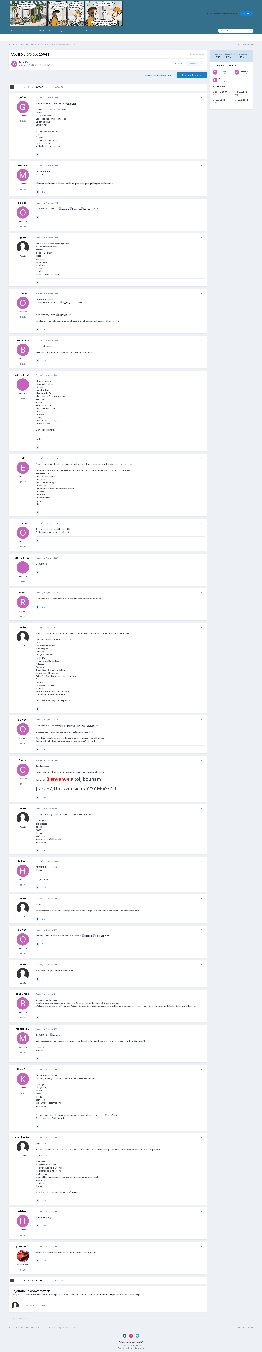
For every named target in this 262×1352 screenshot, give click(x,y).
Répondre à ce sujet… (36, 1305)
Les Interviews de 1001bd (33, 31)
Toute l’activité (87, 31)
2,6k (24, 121)
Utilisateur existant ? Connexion (221, 14)
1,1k (23, 616)
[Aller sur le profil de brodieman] (23, 350)
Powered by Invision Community (131, 1348)
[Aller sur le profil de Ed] (23, 468)
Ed (22, 458)
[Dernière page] (47, 87)
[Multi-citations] (37, 154)
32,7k (23, 1270)
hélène (22, 861)
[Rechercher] (250, 31)
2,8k (24, 1052)
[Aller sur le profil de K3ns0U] (23, 1079)
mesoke (22, 165)
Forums (73, 31)
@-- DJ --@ (22, 374)
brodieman (22, 340)
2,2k (24, 364)
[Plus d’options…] (202, 97)
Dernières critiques (57, 31)
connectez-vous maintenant (99, 1294)
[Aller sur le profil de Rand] (23, 602)
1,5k (24, 189)
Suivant (39, 87)
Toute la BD (45, 65)
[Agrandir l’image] (70, 103)
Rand (22, 592)
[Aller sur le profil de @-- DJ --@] (23, 384)
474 (24, 784)
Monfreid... (22, 1028)
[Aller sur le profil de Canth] (23, 770)
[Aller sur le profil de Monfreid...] (23, 1038)
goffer (26, 62)
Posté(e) (47, 97)
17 (24, 399)
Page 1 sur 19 (58, 87)
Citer (44, 154)
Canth (22, 760)
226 (24, 482)
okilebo (22, 202)
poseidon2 (22, 1246)
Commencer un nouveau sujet (158, 75)
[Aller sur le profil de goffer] (14, 64)
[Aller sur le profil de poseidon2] (23, 1256)
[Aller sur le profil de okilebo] (23, 212)
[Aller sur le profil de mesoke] (23, 175)
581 (23, 885)
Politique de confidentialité (131, 1342)
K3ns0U (22, 1069)
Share (179, 64)
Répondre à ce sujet (191, 75)
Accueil (14, 31)
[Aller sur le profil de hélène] (23, 871)
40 (23, 1093)
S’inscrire (246, 14)
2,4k (24, 226)
